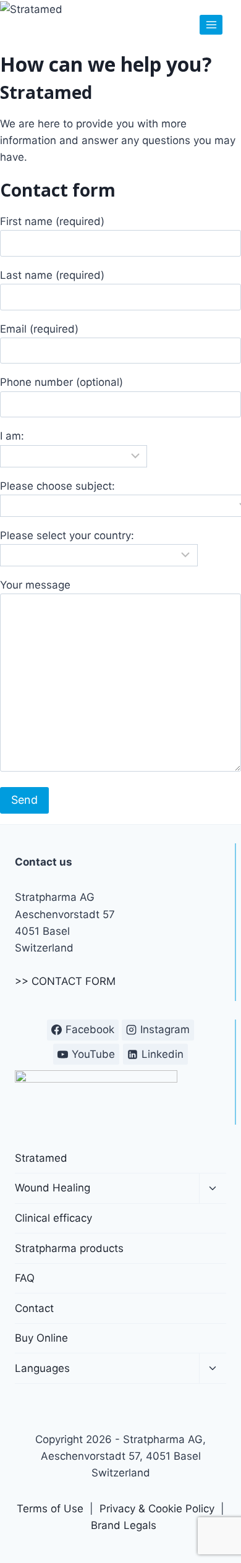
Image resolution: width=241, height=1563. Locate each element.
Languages (42, 1368)
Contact (34, 1308)
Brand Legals (123, 1525)
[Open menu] (211, 24)
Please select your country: (67, 535)
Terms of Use (50, 1508)
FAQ (25, 1278)
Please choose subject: (57, 486)
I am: (12, 436)
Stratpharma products (69, 1248)
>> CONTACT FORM (65, 981)
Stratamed (41, 1158)
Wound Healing (52, 1188)
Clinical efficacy (53, 1218)
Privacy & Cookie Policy (156, 1508)
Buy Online (41, 1338)
